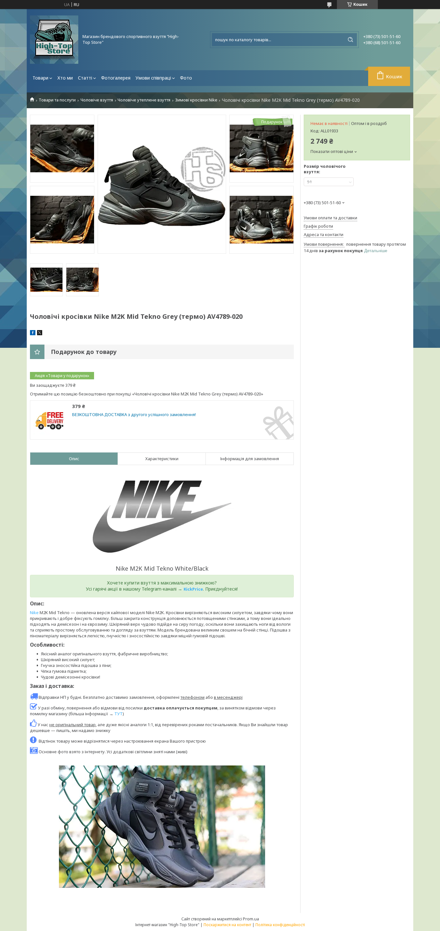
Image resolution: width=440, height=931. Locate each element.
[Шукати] (350, 39)
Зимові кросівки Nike (196, 100)
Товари (40, 78)
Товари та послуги (57, 100)
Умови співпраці (153, 78)
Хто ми (65, 78)
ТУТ (118, 714)
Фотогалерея (115, 78)
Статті (85, 78)
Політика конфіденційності (280, 924)
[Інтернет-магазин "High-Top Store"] (54, 39)
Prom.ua (251, 919)
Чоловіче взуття (97, 100)
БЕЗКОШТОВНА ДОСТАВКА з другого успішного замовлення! (134, 414)
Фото (186, 78)
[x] (39, 334)
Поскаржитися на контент (227, 924)
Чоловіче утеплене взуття (144, 100)
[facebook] (32, 334)
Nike (34, 612)
